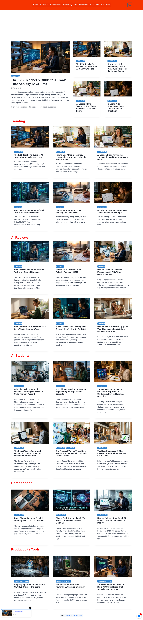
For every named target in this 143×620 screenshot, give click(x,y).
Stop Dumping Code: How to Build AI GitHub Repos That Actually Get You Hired (110, 586)
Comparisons (55, 5)
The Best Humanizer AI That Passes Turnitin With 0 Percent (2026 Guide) (111, 453)
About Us (69, 615)
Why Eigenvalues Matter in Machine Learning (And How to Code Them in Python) (28, 391)
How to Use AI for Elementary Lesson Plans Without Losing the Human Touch (71, 157)
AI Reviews (44, 5)
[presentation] (40, 57)
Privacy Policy (77, 615)
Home (35, 5)
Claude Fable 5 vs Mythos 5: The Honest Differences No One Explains (71, 520)
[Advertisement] (71, 24)
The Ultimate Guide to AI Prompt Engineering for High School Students (71, 391)
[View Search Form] (129, 5)
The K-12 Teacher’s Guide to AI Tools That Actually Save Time (86, 66)
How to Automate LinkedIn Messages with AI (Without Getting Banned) (109, 272)
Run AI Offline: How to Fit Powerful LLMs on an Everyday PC (70, 586)
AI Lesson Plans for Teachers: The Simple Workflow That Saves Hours (112, 157)
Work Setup (83, 5)
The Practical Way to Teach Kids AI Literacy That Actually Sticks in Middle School (71, 453)
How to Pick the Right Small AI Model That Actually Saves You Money (111, 520)
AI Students (94, 5)
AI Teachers (105, 5)
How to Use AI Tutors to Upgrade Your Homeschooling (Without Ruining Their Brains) (112, 329)
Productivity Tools (70, 5)
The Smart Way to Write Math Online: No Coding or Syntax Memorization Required (27, 453)
